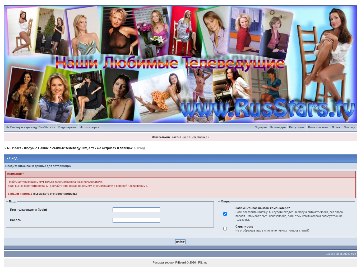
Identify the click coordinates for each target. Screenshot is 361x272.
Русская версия (163, 262)
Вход (185, 136)
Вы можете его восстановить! (55, 193)
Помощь (349, 127)
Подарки (261, 127)
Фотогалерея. (90, 127)
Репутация (297, 127)
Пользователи (318, 127)
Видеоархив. (67, 127)
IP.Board (180, 262)
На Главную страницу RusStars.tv (30, 127)
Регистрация (199, 136)
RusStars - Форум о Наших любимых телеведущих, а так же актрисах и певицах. (70, 148)
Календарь (278, 127)
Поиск (336, 127)
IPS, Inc (202, 262)
